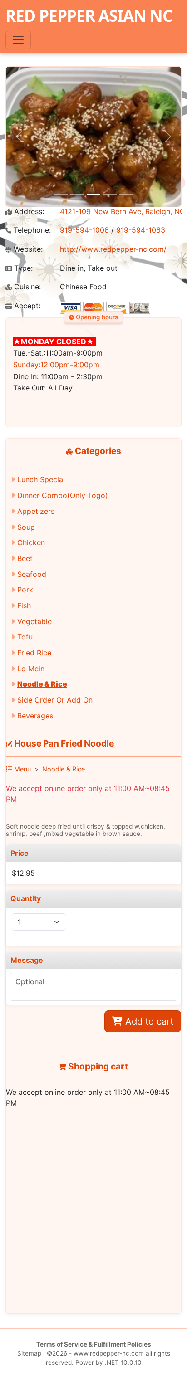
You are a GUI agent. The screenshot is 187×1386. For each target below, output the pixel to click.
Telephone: (31, 230)
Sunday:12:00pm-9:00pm (56, 364)
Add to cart (148, 1021)
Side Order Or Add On (55, 699)
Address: (28, 211)
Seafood (31, 574)
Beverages (35, 715)
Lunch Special (41, 479)
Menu (21, 769)
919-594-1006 (84, 229)
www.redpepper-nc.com (109, 1353)
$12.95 (23, 873)
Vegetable (34, 621)
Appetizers (35, 511)
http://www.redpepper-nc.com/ (113, 249)
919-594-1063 (140, 229)
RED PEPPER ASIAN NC (88, 15)
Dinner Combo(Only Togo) (62, 495)
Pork (25, 589)
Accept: (26, 306)
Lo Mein (30, 668)
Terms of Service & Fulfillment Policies (93, 1344)
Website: (27, 249)
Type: (22, 268)
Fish (24, 605)
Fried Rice (34, 652)
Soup (26, 527)
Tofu (25, 636)
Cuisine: (26, 287)
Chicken (31, 542)
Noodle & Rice (42, 683)
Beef (25, 558)
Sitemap (29, 1353)
